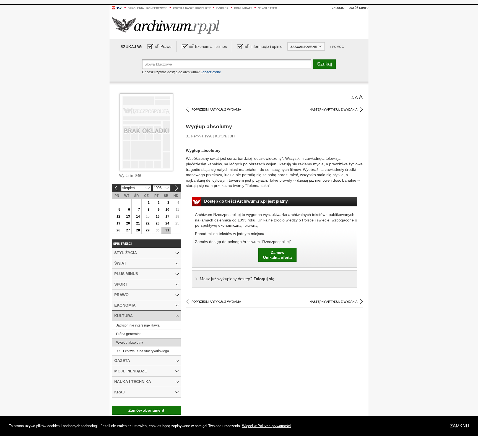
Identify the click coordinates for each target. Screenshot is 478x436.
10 (167, 210)
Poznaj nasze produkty (192, 8)
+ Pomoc (337, 46)
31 (167, 230)
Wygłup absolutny (129, 342)
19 (118, 223)
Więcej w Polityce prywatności (266, 426)
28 (138, 230)
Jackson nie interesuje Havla (138, 325)
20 (128, 223)
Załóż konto (358, 8)
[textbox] (226, 64)
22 (148, 223)
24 (167, 223)
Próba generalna (129, 334)
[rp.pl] (117, 7)
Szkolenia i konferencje (147, 8)
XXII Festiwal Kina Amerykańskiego (142, 351)
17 (167, 216)
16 (158, 216)
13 (128, 216)
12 (118, 216)
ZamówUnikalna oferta (277, 255)
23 (158, 223)
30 (158, 230)
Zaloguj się (237, 278)
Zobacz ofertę (211, 72)
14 (138, 216)
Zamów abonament (146, 410)
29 (148, 230)
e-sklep (222, 8)
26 (118, 230)
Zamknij (459, 426)
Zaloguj (338, 8)
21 (138, 223)
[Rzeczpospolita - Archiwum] (165, 25)
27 (128, 230)
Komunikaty (243, 8)
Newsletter (267, 8)
